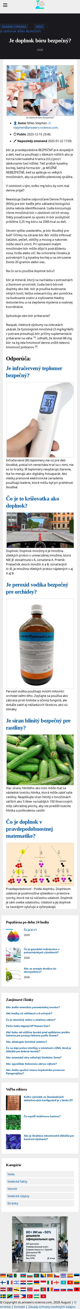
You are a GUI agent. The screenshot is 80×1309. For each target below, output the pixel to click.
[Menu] (5, 5)
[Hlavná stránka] (40, 4)
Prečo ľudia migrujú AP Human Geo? (28, 1025)
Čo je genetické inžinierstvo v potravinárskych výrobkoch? (42, 951)
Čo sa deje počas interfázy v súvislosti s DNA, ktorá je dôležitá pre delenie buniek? (38, 1049)
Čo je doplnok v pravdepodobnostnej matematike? (29, 829)
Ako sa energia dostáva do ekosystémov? (40, 970)
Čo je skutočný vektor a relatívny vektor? (31, 1019)
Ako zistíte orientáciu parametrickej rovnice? (33, 1007)
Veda (11, 1174)
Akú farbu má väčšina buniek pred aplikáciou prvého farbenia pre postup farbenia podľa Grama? (38, 1034)
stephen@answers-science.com (35, 127)
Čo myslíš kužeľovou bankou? (42, 1116)
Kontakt (19, 1307)
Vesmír (12, 1189)
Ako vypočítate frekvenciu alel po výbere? (31, 1063)
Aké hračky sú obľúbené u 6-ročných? (29, 1013)
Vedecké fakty (17, 1181)
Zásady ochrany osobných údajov (51, 1307)
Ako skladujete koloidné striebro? (26, 1041)
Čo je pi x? (30, 929)
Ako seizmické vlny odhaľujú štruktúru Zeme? (34, 1057)
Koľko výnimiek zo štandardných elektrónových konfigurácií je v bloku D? (48, 1098)
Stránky (12, 1203)
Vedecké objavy (18, 1196)
